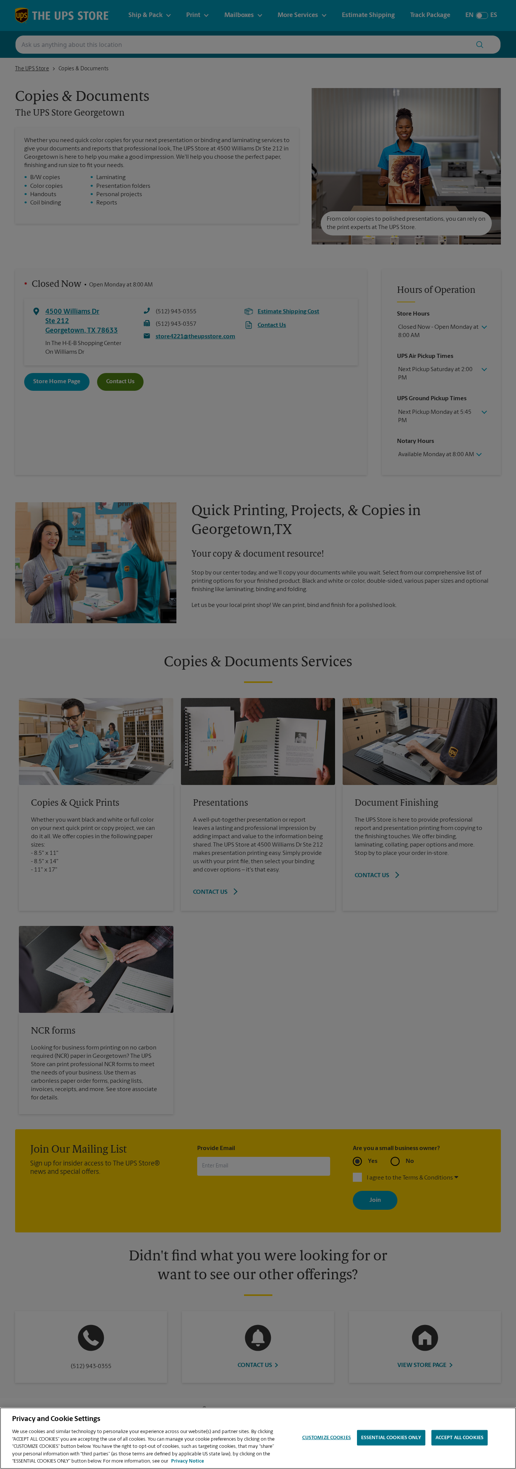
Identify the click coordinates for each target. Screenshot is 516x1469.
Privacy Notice (187, 1461)
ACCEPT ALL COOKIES (460, 1437)
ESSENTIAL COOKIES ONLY (391, 1437)
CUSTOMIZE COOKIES (326, 1437)
